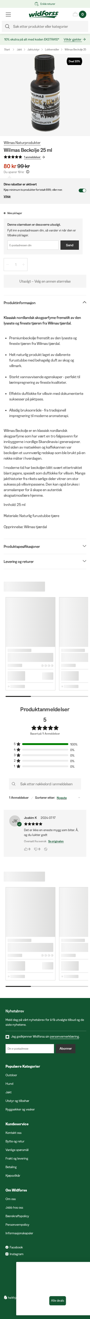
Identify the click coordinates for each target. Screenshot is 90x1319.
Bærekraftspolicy (17, 1216)
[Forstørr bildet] (45, 95)
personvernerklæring (64, 1036)
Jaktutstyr (33, 49)
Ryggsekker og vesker (20, 1109)
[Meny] (8, 14)
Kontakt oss (13, 1133)
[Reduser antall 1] (7, 264)
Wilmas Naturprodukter (22, 142)
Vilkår (7, 196)
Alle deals (45, 1300)
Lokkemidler (52, 49)
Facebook (16, 1247)
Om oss (11, 1199)
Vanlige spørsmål (17, 1150)
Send (69, 245)
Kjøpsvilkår (13, 1175)
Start (7, 49)
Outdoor (11, 1075)
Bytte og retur (15, 1141)
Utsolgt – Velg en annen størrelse (45, 281)
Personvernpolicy (17, 1224)
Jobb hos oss (14, 1207)
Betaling (11, 1167)
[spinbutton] (15, 264)
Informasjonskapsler (19, 1233)
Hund (9, 1084)
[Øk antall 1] (23, 264)
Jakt (19, 49)
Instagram (17, 1254)
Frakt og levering (17, 1158)
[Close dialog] (81, 1266)
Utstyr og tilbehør (17, 1101)
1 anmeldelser (32, 157)
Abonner (66, 1048)
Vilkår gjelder (72, 39)
